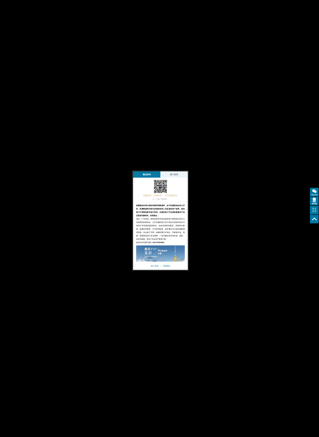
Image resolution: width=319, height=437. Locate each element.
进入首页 (155, 266)
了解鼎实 (166, 266)
